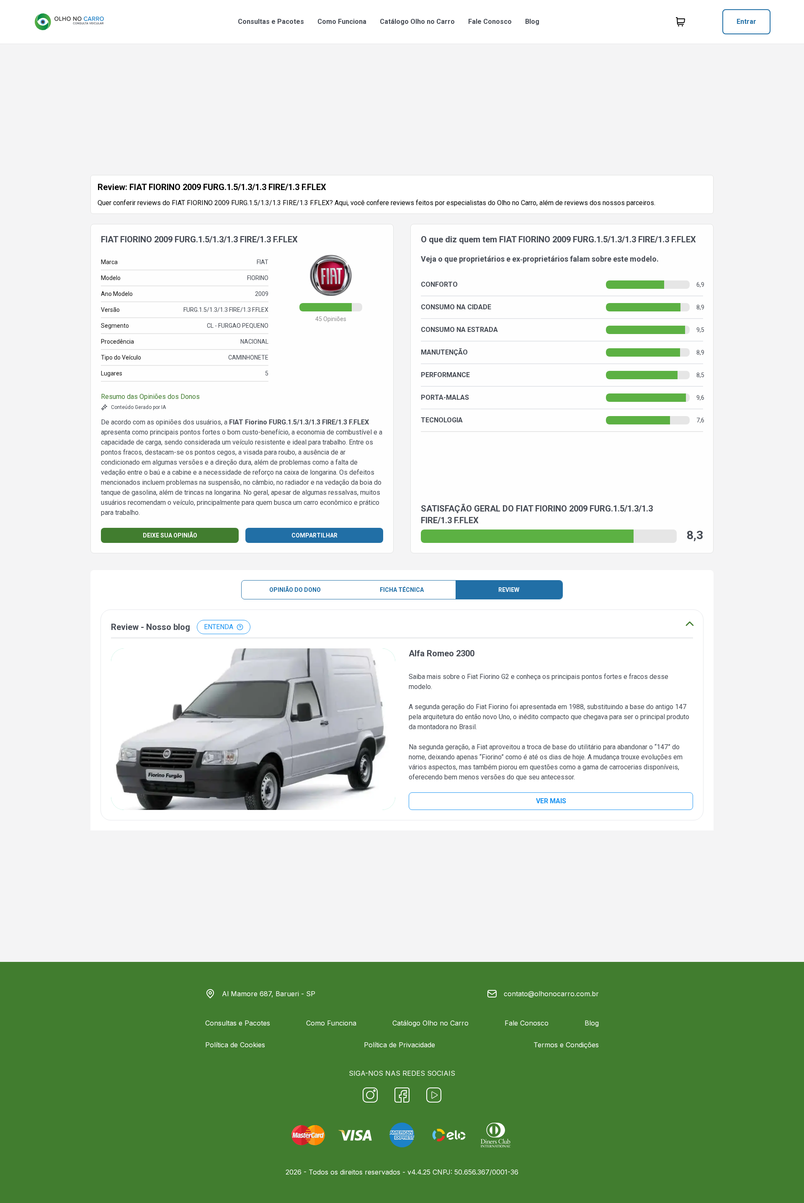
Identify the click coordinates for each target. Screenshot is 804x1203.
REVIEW (508, 589)
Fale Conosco (490, 22)
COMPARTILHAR (314, 535)
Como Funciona (341, 22)
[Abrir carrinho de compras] (680, 21)
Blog (532, 22)
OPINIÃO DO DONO (295, 589)
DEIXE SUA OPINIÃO (170, 535)
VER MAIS (551, 801)
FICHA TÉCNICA (402, 589)
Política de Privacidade (399, 1045)
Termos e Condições (566, 1045)
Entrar (746, 22)
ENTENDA (218, 627)
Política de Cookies (235, 1045)
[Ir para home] (69, 21)
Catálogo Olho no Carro (417, 22)
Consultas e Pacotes (271, 22)
